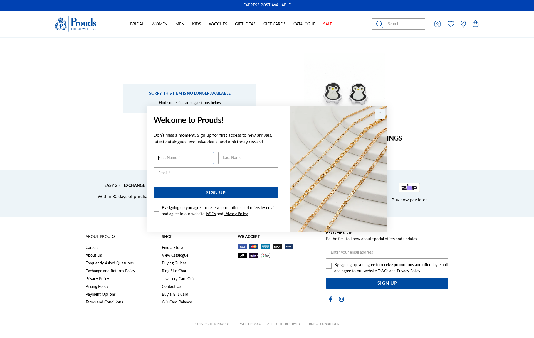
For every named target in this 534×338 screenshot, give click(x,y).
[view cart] (475, 24)
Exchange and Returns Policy (110, 271)
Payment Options (101, 295)
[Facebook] (330, 299)
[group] (267, 5)
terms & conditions (322, 323)
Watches (218, 24)
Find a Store (172, 248)
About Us (94, 256)
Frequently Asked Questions (110, 263)
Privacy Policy (236, 214)
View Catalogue (175, 256)
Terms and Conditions (104, 302)
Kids (196, 24)
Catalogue (304, 24)
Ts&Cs (211, 214)
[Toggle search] (381, 24)
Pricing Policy (97, 287)
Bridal (137, 24)
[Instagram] (340, 299)
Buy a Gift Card (175, 295)
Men (179, 24)
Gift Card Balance (177, 302)
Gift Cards (274, 24)
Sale (327, 24)
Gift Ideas (245, 24)
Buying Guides (174, 263)
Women (160, 24)
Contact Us (171, 287)
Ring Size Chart (175, 271)
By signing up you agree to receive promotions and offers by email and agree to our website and (218, 211)
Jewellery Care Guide (179, 279)
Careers (92, 248)
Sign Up (216, 192)
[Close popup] (380, 114)
